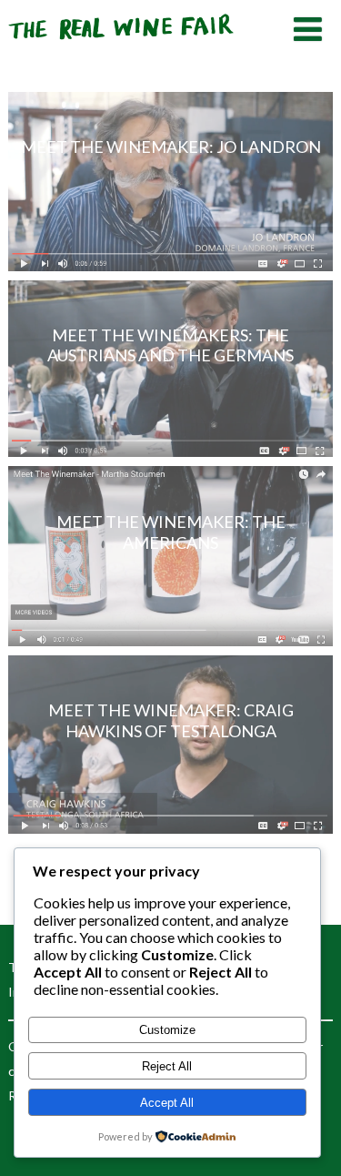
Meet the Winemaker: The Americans (171, 532)
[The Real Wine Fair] (122, 47)
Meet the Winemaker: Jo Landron (171, 147)
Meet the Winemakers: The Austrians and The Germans (170, 345)
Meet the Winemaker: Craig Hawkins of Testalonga (171, 720)
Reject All (167, 1066)
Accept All (167, 1103)
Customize (167, 1030)
